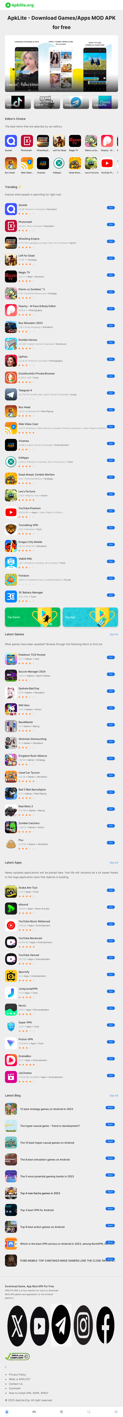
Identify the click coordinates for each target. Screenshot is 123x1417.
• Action (43, 495)
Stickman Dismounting (32, 739)
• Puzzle (66, 579)
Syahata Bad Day (29, 688)
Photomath (25, 221)
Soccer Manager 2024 (32, 671)
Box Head (24, 407)
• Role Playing (46, 411)
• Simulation (47, 327)
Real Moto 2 (26, 806)
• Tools (35, 377)
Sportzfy (24, 971)
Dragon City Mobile (30, 542)
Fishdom (24, 575)
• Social (72, 394)
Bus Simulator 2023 (31, 323)
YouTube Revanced (30, 938)
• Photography (35, 310)
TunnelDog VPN (28, 525)
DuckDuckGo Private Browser (37, 373)
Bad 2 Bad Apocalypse (32, 789)
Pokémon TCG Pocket (32, 654)
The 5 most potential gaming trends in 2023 (47, 1176)
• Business (38, 276)
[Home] (7, 1412)
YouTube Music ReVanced (34, 921)
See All (114, 634)
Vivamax (24, 440)
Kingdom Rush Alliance (33, 755)
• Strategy (31, 259)
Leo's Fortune (27, 491)
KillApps (24, 457)
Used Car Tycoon (29, 772)
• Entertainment (61, 445)
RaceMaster (26, 722)
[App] (61, 1412)
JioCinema (25, 1073)
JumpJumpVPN (28, 988)
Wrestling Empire (29, 238)
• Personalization (40, 1009)
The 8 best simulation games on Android (45, 1159)
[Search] (89, 1412)
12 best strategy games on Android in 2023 (46, 1109)
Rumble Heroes (28, 339)
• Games (28, 659)
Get (110, 207)
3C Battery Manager (31, 592)
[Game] (34, 1412)
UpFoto (23, 356)
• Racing (35, 726)
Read (110, 1107)
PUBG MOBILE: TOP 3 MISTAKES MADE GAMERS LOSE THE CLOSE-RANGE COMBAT (71, 1260)
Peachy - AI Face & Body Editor (37, 306)
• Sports (72, 243)
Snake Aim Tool (28, 887)
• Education (51, 209)
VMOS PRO (25, 558)
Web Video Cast (28, 424)
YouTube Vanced (29, 955)
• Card (36, 659)
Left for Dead (27, 255)
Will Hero (24, 705)
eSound (23, 904)
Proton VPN (26, 1039)
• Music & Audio (41, 908)
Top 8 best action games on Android (42, 1227)
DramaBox (25, 1056)
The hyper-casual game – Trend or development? (50, 1125)
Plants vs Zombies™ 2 (32, 289)
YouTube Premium (30, 508)
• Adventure (60, 344)
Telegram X (25, 390)
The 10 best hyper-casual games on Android (47, 1142)
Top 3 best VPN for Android (37, 1210)
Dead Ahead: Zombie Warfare (36, 474)
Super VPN (25, 1022)
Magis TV (24, 272)
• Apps (29, 276)
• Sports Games (42, 675)
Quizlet (23, 205)
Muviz (22, 1005)
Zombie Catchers (29, 823)
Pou (21, 840)
